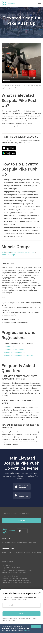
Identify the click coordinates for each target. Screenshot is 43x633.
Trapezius (5, 255)
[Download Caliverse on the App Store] (9, 148)
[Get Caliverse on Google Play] (9, 153)
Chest (8, 252)
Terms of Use (6, 552)
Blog (39, 552)
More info (27, 630)
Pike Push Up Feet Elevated (14, 349)
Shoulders (31, 252)
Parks (34, 552)
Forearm (14, 252)
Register (21, 521)
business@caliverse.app (26, 543)
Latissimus (22, 252)
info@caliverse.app (9, 543)
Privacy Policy (18, 552)
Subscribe (21, 614)
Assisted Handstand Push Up (14, 352)
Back (3, 252)
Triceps (12, 255)
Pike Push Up (9, 346)
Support (27, 552)
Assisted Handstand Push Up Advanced (18, 355)
